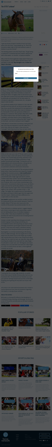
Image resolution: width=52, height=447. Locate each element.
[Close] (38, 67)
